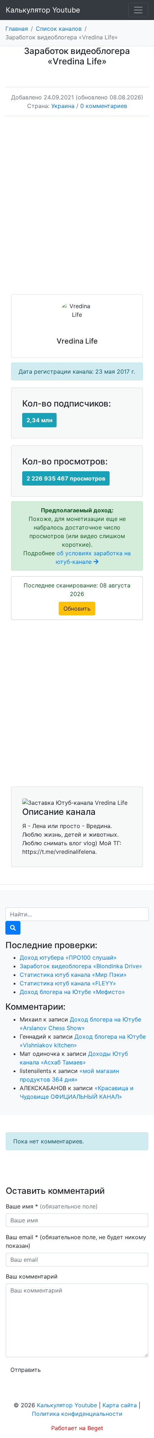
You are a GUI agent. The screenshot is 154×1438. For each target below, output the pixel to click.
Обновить (77, 608)
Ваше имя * (52, 1206)
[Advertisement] (77, 210)
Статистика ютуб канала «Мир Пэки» (73, 974)
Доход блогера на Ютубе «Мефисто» (72, 991)
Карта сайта (119, 1405)
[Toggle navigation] (138, 10)
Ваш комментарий (32, 1276)
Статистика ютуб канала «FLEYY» (68, 983)
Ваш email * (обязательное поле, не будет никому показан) (76, 1241)
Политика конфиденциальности (77, 1413)
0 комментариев (103, 105)
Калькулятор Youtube (43, 10)
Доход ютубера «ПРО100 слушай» (68, 957)
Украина (62, 105)
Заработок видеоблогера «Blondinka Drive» (81, 966)
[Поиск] (12, 928)
